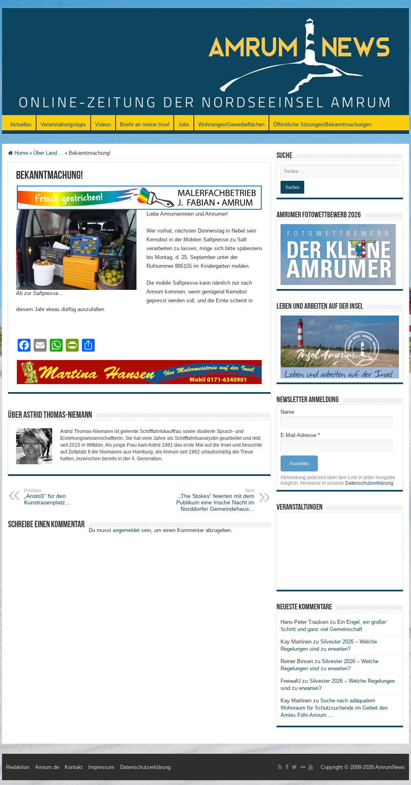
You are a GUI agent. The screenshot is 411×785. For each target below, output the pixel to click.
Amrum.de (47, 767)
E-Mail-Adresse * (300, 435)
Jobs (183, 124)
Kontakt (74, 767)
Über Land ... (48, 153)
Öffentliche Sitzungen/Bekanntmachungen (322, 124)
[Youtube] (310, 767)
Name (287, 412)
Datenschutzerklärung (369, 483)
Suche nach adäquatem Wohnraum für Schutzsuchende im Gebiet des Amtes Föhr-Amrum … (334, 708)
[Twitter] (294, 767)
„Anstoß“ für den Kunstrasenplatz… (47, 497)
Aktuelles (21, 124)
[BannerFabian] (139, 197)
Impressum (101, 767)
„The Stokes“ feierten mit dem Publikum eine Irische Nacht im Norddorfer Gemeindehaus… (215, 500)
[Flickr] (302, 767)
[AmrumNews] (205, 62)
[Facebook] (287, 767)
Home (20, 153)
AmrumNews (390, 767)
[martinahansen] (139, 371)
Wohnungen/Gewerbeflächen (231, 124)
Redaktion (17, 767)
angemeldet (126, 530)
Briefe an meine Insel (144, 124)
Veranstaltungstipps (63, 124)
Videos (103, 124)
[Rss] (280, 767)
